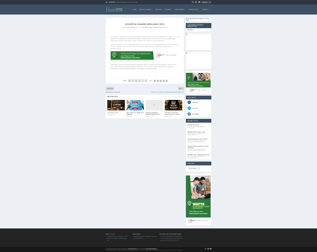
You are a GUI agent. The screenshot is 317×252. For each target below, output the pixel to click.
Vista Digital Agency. (151, 249)
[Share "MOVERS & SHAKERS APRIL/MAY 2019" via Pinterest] (136, 80)
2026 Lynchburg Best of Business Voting (126, 2)
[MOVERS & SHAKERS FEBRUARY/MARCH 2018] (154, 105)
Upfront (156, 27)
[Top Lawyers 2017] (116, 105)
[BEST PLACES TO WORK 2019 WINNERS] (135, 105)
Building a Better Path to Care (196, 132)
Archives (190, 128)
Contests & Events (196, 150)
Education (194, 157)
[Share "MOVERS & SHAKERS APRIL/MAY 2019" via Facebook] (129, 80)
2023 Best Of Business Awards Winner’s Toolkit (172, 113)
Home (134, 9)
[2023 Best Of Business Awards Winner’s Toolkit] (173, 105)
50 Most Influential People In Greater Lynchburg (198, 146)
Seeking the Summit (193, 125)
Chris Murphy (130, 27)
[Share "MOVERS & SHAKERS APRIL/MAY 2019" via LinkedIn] (139, 80)
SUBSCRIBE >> (190, 30)
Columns (167, 9)
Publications (193, 9)
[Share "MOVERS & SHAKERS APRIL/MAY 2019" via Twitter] (132, 80)
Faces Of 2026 (195, 142)
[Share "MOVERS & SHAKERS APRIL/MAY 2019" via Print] (146, 80)
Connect (205, 9)
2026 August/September (199, 126)
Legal (193, 128)
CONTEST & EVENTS (145, 9)
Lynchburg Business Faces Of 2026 (197, 139)
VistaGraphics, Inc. (133, 249)
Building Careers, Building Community (199, 155)
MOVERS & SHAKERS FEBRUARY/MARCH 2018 (153, 113)
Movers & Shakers (148, 27)
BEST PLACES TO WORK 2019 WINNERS (135, 113)
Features (159, 9)
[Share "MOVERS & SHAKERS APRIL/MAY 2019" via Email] (142, 80)
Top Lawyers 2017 (112, 113)
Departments (179, 9)
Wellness (194, 135)
